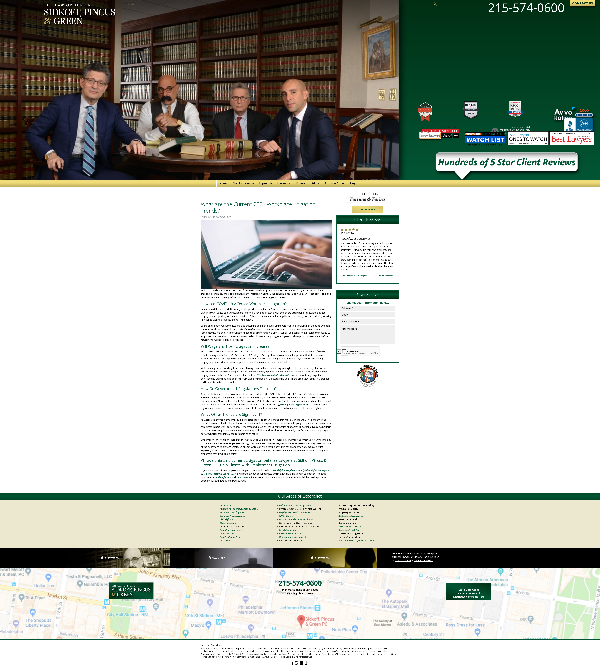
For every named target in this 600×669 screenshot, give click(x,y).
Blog (353, 183)
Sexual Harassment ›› (350, 526)
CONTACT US (582, 3)
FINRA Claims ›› (287, 515)
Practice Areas (335, 183)
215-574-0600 (403, 560)
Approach (265, 183)
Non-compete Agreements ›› (294, 536)
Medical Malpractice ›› (291, 533)
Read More (368, 209)
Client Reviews (367, 219)
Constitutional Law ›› (231, 536)
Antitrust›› (225, 505)
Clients (300, 183)
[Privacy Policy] (216, 645)
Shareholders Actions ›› (351, 529)
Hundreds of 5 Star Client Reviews (507, 162)
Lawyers (282, 183)
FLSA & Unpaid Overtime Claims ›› (297, 519)
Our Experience (243, 183)
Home (223, 183)
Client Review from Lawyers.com (356, 275)
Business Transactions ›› (233, 515)
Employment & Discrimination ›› (296, 512)
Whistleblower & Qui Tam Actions (356, 540)
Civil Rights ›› (227, 519)
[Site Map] (205, 645)
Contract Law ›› (228, 533)
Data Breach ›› (227, 540)
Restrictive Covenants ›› (351, 515)
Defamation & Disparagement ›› (296, 505)
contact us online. (423, 560)
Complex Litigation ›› (231, 529)
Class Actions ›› (228, 522)
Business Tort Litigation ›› (233, 512)
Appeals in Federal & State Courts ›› (239, 508)
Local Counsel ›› (287, 529)
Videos (315, 183)
